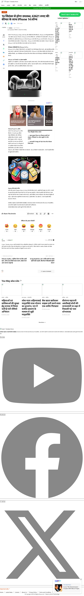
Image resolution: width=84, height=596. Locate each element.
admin (10, 28)
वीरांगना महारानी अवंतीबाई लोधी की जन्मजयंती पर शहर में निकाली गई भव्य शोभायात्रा (71, 306)
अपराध (56, 52)
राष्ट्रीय (4, 12)
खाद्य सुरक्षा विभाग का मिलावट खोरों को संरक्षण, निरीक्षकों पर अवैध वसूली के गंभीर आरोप (38, 137)
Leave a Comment (47, 271)
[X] (51, 240)
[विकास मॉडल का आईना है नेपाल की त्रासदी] (78, 25)
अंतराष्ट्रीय (71, 52)
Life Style (24, 297)
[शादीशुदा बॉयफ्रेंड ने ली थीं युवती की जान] (65, 55)
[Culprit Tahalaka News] (11, 2)
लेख (69, 23)
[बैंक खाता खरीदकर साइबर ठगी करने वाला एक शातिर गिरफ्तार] (52, 290)
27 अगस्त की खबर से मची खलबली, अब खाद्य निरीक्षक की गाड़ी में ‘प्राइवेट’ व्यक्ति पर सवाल (57, 35)
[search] (73, 2)
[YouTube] (53, 240)
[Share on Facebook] (3, 23)
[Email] (4, 56)
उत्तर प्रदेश (57, 25)
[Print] (11, 23)
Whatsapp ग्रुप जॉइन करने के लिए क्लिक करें (42, 8)
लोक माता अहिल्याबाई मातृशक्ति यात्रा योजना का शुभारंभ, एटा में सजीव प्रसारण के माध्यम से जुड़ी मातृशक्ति (31, 307)
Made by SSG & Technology (52, 594)
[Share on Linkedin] (4, 52)
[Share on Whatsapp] (8, 23)
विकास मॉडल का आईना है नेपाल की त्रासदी (71, 28)
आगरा (56, 23)
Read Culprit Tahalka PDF (70, 14)
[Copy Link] (4, 60)
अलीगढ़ (6, 297)
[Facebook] (49, 240)
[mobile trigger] (3, 2)
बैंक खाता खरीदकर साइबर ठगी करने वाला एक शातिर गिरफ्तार (51, 303)
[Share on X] (6, 23)
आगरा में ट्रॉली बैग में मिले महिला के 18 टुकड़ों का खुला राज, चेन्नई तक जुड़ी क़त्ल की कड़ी (71, 63)
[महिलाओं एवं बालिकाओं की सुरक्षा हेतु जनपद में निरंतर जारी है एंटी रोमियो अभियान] (12, 290)
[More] (14, 23)
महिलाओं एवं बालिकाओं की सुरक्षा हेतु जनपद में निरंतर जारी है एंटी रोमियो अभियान (10, 306)
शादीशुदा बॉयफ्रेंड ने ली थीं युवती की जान (57, 61)
